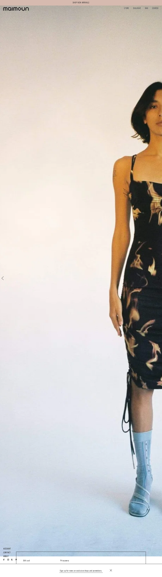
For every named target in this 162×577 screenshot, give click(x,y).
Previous (5, 278)
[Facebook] (4, 560)
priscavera (64, 561)
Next (156, 278)
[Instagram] (8, 560)
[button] (126, 9)
